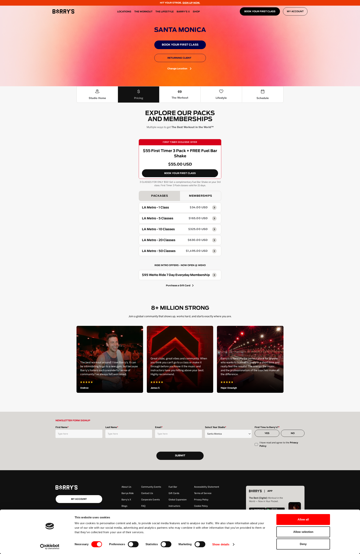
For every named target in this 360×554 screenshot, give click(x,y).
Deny (303, 544)
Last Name (111, 427)
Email (159, 427)
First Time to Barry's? (267, 427)
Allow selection (303, 531)
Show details (220, 544)
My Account (295, 11)
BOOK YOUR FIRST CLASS (259, 11)
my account (79, 499)
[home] (63, 11)
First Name (62, 427)
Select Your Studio (215, 427)
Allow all (303, 519)
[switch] (133, 544)
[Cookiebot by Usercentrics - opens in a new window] (49, 547)
